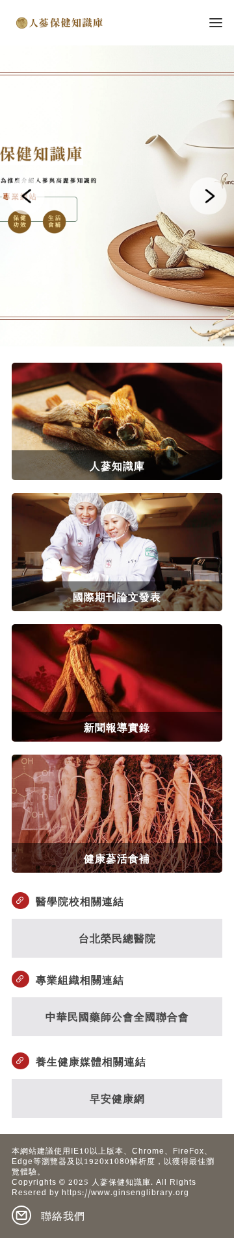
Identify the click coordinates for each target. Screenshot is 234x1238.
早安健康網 (117, 1097)
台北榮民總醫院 (117, 937)
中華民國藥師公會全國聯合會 (117, 1016)
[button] (26, 195)
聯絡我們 (63, 1215)
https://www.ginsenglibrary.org (125, 1194)
